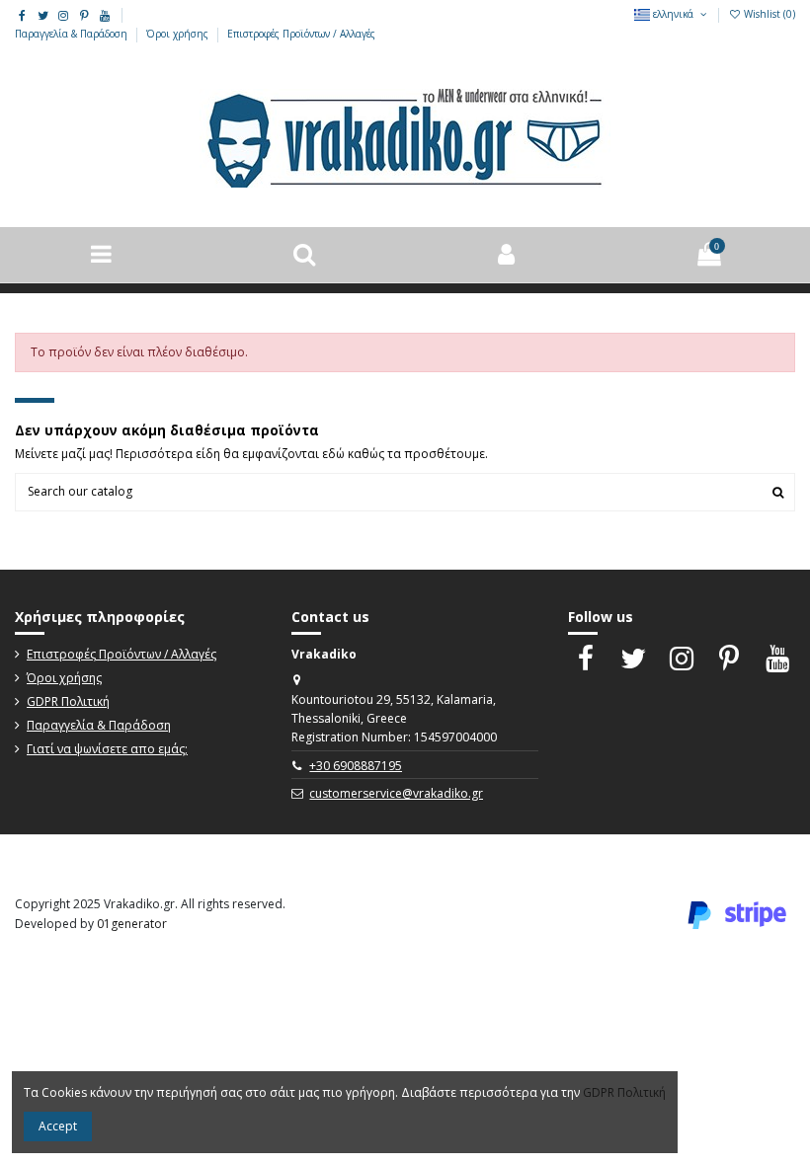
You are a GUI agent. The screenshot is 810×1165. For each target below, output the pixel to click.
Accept (58, 1126)
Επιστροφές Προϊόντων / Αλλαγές (301, 33)
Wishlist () (768, 14)
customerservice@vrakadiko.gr (396, 793)
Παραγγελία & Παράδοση (72, 33)
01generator (132, 923)
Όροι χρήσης (178, 33)
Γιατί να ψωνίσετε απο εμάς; (107, 748)
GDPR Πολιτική (68, 701)
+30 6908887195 (355, 765)
